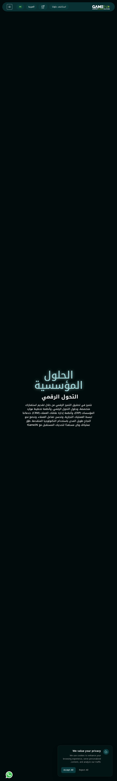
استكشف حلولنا (59, 7)
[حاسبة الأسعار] (43, 7)
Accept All (68, 770)
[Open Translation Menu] (9, 7)
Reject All (83, 770)
